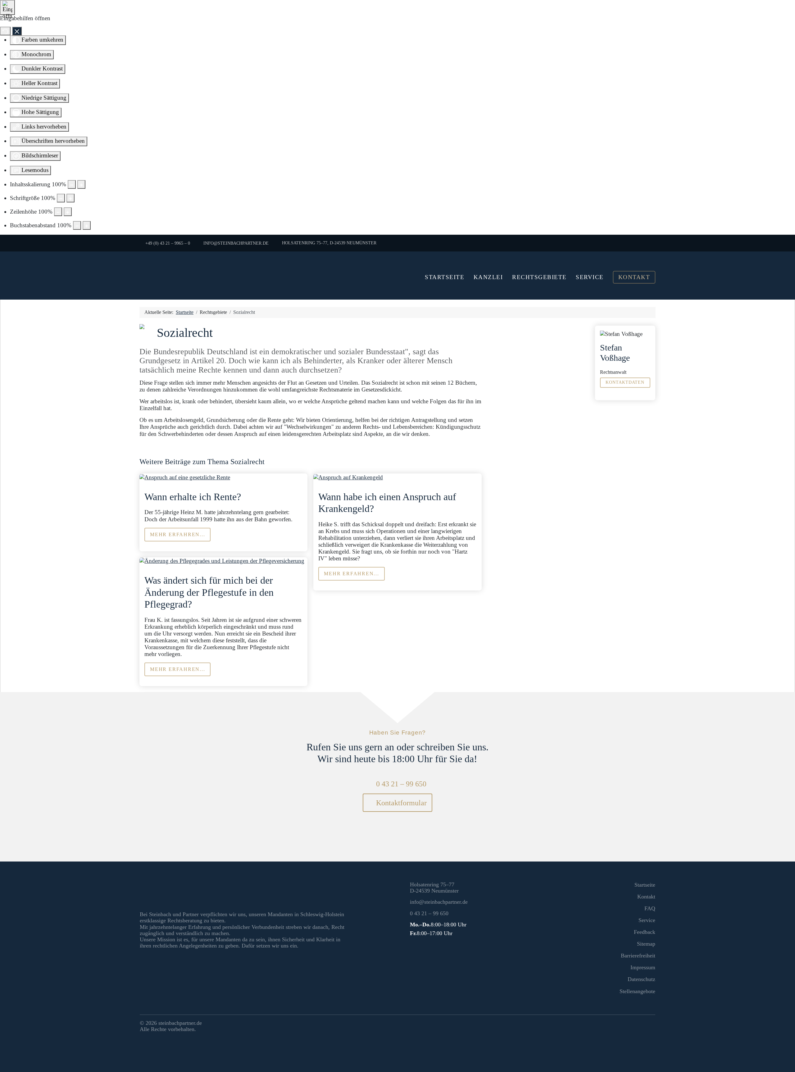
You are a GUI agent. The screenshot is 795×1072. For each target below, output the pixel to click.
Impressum (642, 967)
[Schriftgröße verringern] (61, 198)
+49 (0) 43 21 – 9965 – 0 (167, 243)
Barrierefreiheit (638, 955)
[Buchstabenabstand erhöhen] (87, 225)
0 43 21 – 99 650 (401, 784)
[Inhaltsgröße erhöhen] (81, 184)
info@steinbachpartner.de (236, 243)
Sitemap (646, 944)
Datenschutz (641, 979)
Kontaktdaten (625, 382)
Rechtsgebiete (539, 277)
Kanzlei (488, 277)
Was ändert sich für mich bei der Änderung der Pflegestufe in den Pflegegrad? (209, 592)
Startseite (444, 277)
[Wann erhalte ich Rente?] (184, 476)
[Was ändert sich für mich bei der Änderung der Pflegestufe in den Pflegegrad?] (221, 560)
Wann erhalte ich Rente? (192, 496)
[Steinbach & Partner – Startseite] (224, 275)
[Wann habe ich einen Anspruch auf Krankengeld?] (348, 476)
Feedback (644, 932)
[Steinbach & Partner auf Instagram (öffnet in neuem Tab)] (649, 1024)
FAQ (649, 908)
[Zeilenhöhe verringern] (58, 211)
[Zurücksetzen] (5, 31)
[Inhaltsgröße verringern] (72, 184)
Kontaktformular (400, 802)
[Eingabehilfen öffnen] (7, 7)
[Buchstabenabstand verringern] (77, 225)
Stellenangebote (637, 991)
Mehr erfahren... (177, 534)
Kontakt (634, 277)
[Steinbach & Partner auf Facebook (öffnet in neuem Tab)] (637, 1024)
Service (590, 277)
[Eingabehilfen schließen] (17, 31)
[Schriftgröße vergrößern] (70, 198)
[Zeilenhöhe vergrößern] (68, 211)
